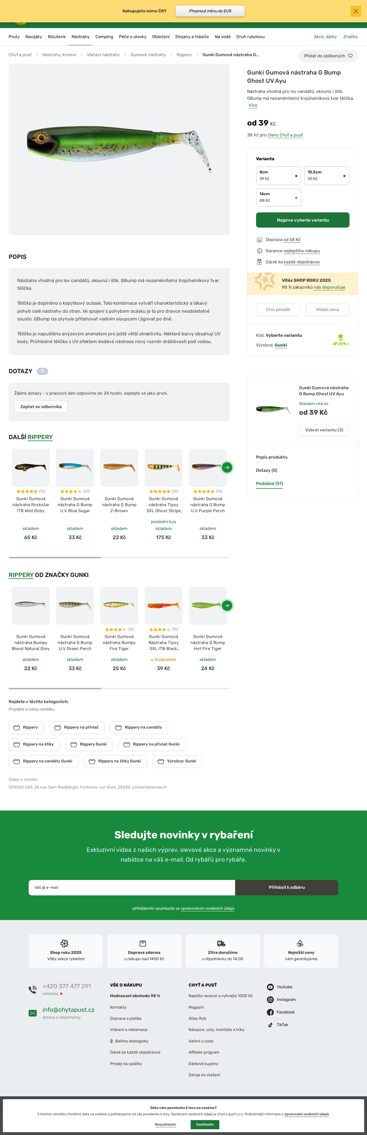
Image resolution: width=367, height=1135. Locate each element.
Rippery (184, 54)
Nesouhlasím (165, 1124)
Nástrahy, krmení (59, 54)
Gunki (281, 345)
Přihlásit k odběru (287, 887)
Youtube (284, 987)
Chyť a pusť (20, 54)
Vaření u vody (201, 1041)
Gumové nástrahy (148, 54)
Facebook (286, 1012)
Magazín (196, 1007)
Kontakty (118, 1007)
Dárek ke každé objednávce (135, 1052)
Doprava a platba (126, 1018)
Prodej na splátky (126, 1063)
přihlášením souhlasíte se (184, 908)
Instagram (286, 999)
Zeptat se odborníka (41, 406)
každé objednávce (302, 262)
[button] (227, 467)
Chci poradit (278, 309)
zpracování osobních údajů (306, 1114)
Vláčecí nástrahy (103, 54)
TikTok (282, 1024)
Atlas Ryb (197, 1018)
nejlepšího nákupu (302, 250)
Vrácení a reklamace (129, 1030)
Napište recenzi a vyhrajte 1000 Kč (221, 996)
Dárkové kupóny (203, 1063)
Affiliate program (204, 1052)
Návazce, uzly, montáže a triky (217, 1030)
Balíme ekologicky (132, 1041)
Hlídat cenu (327, 309)
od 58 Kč (292, 239)
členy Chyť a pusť (285, 135)
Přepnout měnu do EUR (210, 11)
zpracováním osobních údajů (208, 908)
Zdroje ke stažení (204, 1075)
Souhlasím (205, 1124)
